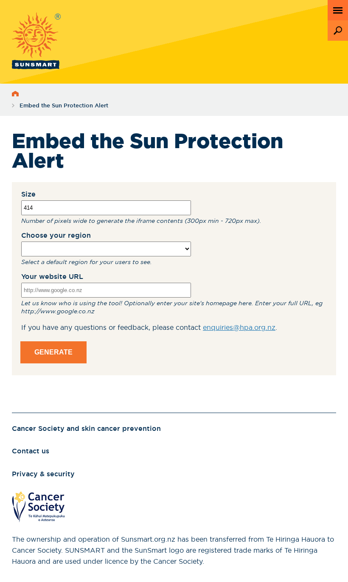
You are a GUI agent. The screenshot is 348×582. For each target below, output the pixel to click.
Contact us (30, 451)
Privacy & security (43, 474)
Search (338, 30)
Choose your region (56, 235)
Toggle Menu (338, 10)
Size (28, 194)
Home (15, 93)
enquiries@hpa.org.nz (239, 327)
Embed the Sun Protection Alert (64, 106)
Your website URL (52, 276)
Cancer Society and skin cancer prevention (86, 428)
